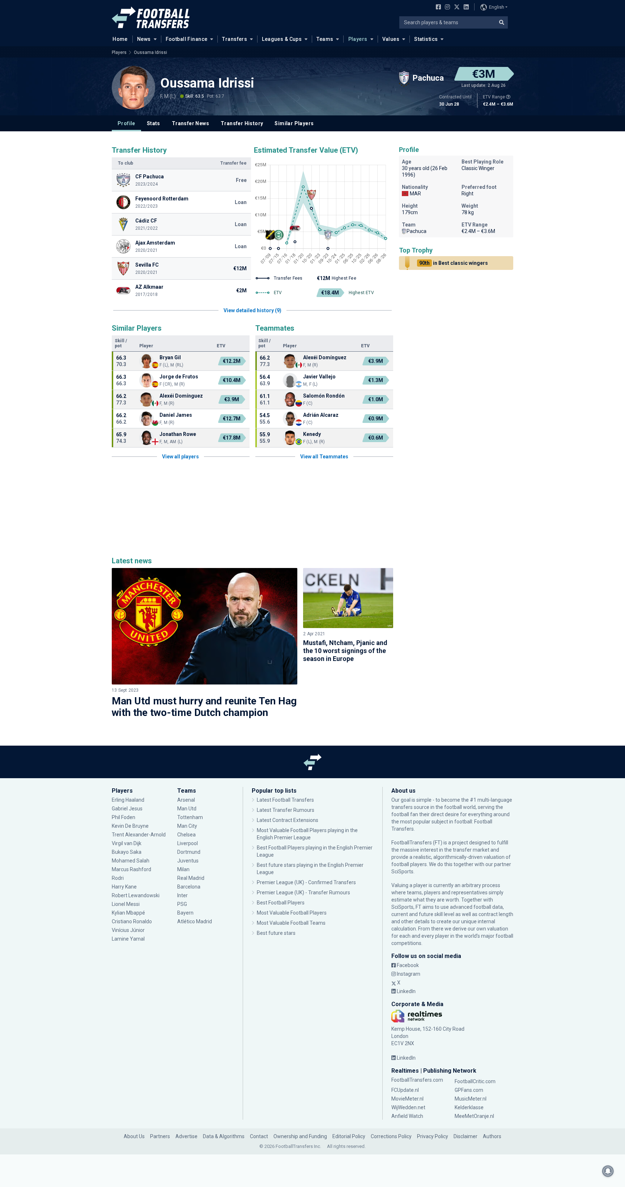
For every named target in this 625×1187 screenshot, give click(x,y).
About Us (134, 1136)
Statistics (426, 39)
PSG (182, 904)
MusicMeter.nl (470, 1099)
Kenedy (312, 434)
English (496, 7)
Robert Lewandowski (136, 895)
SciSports (402, 871)
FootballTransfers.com (417, 1080)
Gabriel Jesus (127, 808)
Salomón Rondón (324, 396)
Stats (153, 123)
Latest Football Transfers (285, 800)
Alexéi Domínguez (181, 396)
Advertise (186, 1136)
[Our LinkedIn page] (465, 7)
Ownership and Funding (300, 1136)
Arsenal (186, 800)
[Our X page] (456, 7)
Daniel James (176, 415)
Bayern (185, 913)
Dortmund (188, 852)
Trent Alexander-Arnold (139, 835)
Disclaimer (465, 1136)
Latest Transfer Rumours (285, 810)
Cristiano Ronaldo (132, 921)
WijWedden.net (408, 1107)
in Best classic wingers (453, 263)
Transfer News (190, 123)
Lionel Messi (126, 904)
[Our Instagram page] (446, 7)
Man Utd (186, 808)
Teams (324, 39)
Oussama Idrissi (150, 52)
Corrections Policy (391, 1136)
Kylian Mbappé (129, 913)
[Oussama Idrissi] (133, 87)
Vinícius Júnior (128, 930)
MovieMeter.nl (407, 1099)
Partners (160, 1136)
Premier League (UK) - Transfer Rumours (303, 892)
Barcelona (188, 887)
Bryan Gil (170, 357)
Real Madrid (190, 878)
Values (391, 39)
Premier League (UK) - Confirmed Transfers (306, 882)
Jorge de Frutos (179, 377)
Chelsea (186, 835)
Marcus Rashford (131, 869)
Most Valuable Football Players (292, 913)
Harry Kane (125, 887)
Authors (492, 1136)
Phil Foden (123, 817)
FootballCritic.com (475, 1081)
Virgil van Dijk (127, 843)
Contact (259, 1136)
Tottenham (190, 817)
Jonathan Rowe (178, 434)
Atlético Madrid (194, 921)
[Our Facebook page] (437, 7)
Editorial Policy (348, 1136)
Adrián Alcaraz (321, 415)
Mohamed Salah (130, 861)
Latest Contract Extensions (287, 820)
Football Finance (187, 39)
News (144, 39)
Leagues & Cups (282, 39)
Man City (187, 826)
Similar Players (294, 123)
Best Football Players (281, 903)
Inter (182, 895)
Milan (183, 869)
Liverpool (187, 843)
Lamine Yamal (128, 939)
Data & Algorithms (224, 1136)
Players (357, 39)
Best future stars (276, 933)
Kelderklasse (469, 1107)
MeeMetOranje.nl (474, 1116)
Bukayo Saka (126, 852)
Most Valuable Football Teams (291, 923)
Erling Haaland (128, 800)
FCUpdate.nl (405, 1090)
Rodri (118, 878)
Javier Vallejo (319, 377)
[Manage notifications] (608, 1171)
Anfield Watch (407, 1116)
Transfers (234, 39)
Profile (126, 123)
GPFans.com (469, 1090)
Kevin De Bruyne (130, 826)
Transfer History (242, 123)
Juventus (188, 861)
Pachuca (416, 231)
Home (120, 39)
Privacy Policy (432, 1136)
